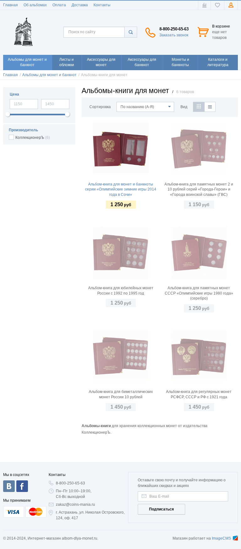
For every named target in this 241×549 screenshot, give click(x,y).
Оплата (59, 5)
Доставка (80, 5)
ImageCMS (221, 538)
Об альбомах (35, 5)
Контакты (102, 5)
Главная (10, 5)
